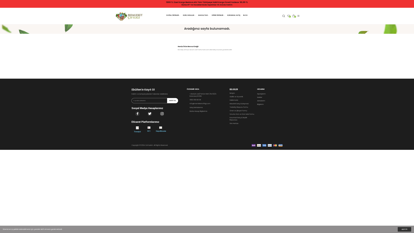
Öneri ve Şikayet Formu (238, 111)
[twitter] (150, 114)
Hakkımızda (234, 100)
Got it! (404, 229)
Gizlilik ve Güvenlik (236, 97)
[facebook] (137, 114)
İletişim (232, 93)
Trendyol (137, 132)
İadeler (259, 97)
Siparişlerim (261, 94)
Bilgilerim (260, 104)
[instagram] (162, 114)
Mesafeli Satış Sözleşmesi (239, 104)
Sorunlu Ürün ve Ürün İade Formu (242, 114)
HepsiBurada (161, 131)
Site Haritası (234, 123)
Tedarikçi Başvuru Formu (239, 107)
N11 (149, 131)
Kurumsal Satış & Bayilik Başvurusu (238, 118)
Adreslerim (261, 101)
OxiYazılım (149, 145)
